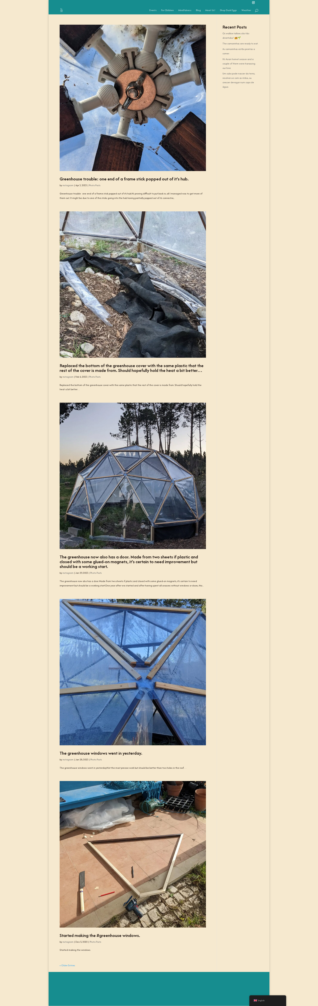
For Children (167, 10)
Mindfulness (184, 10)
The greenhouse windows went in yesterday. (101, 753)
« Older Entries (67, 965)
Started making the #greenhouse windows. (100, 935)
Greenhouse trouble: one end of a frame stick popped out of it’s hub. (124, 179)
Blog (198, 10)
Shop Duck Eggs (228, 10)
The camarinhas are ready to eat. (240, 43)
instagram (68, 185)
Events (153, 10)
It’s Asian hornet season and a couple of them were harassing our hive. (238, 63)
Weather (246, 10)
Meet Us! (210, 10)
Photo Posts (94, 185)
